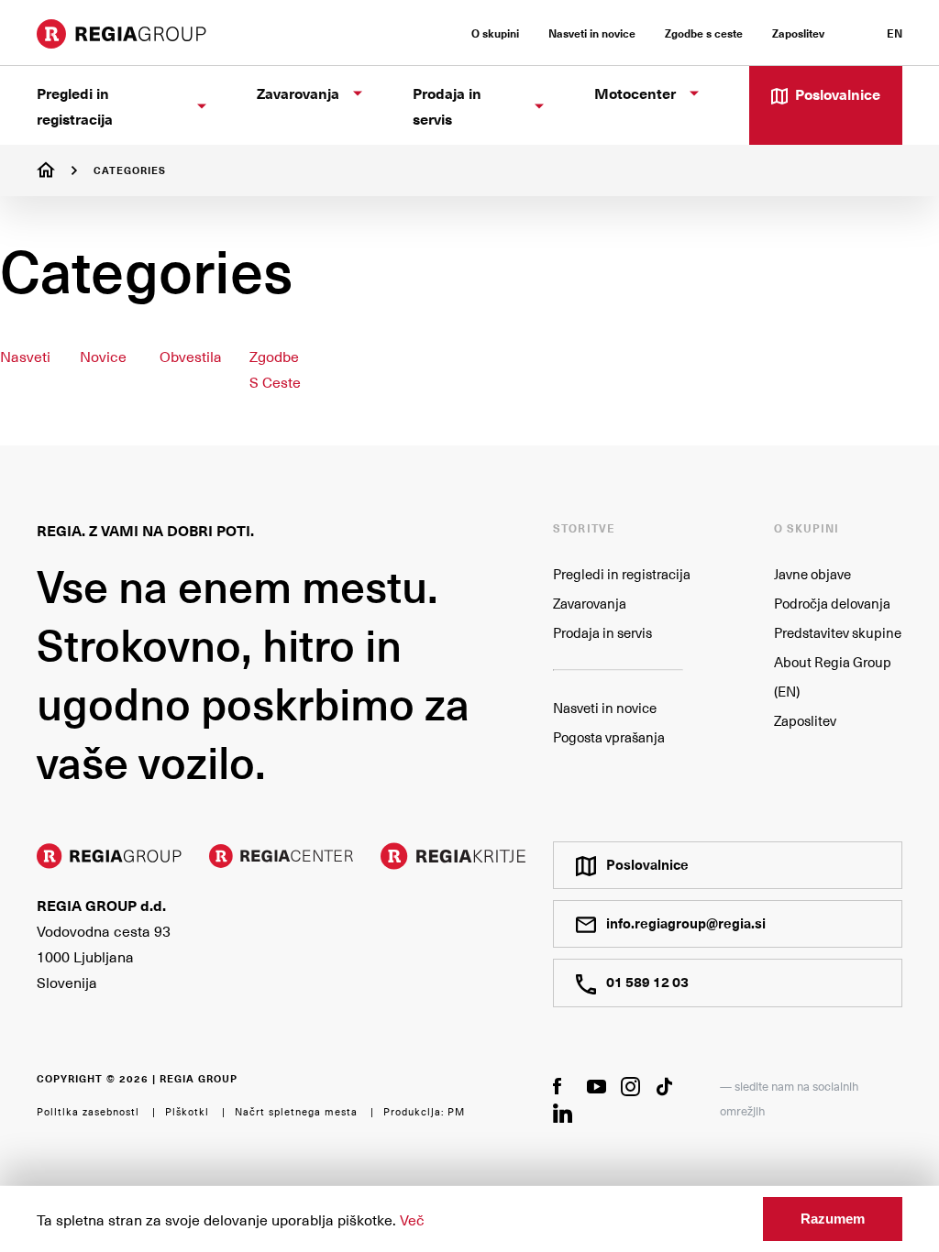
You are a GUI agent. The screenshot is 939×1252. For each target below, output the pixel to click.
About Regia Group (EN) (832, 676)
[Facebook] (562, 1085)
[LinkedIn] (562, 1113)
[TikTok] (664, 1086)
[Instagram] (630, 1086)
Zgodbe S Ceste (275, 368)
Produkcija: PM (424, 1111)
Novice (103, 356)
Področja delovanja (832, 603)
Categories (130, 170)
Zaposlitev (805, 720)
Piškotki (187, 1111)
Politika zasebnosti (88, 1111)
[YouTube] (596, 1085)
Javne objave (812, 574)
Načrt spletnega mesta (296, 1111)
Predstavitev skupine (837, 632)
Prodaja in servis (602, 632)
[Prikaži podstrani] (201, 105)
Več (412, 1219)
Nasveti (25, 356)
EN (894, 33)
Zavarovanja (589, 603)
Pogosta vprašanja (609, 737)
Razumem (833, 1218)
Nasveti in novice (605, 707)
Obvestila (191, 356)
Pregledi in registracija (621, 574)
